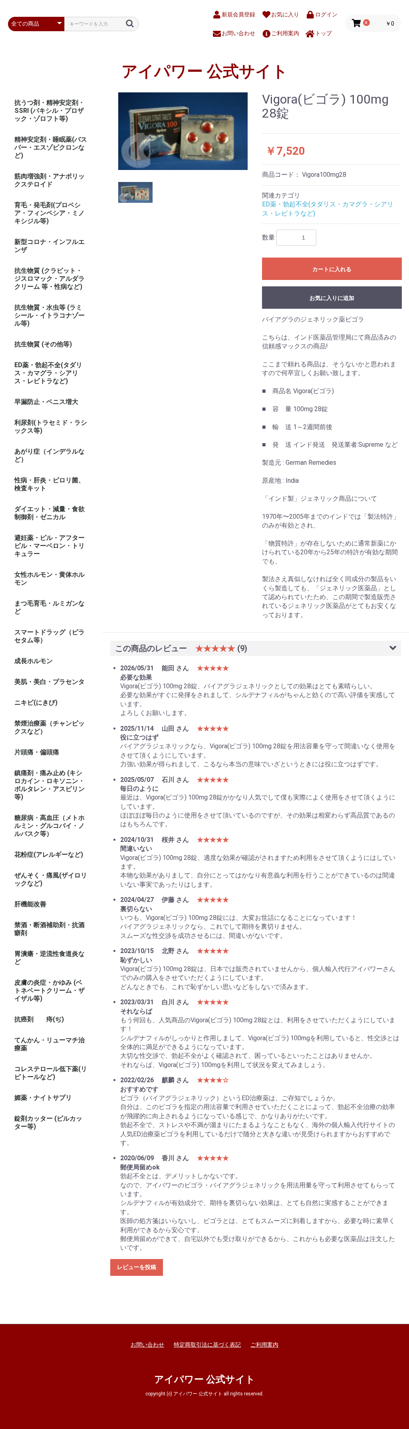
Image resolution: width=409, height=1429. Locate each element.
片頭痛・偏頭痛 (36, 752)
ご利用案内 (264, 1344)
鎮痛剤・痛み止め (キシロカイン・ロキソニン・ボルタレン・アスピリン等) (49, 785)
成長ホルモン (33, 661)
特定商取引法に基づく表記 (207, 1344)
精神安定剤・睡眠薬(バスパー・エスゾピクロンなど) (50, 147)
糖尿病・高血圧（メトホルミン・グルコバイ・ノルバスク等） (49, 825)
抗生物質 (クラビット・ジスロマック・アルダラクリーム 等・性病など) (49, 278)
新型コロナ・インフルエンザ (49, 246)
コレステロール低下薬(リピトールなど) (50, 1073)
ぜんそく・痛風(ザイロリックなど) (50, 879)
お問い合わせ (147, 1344)
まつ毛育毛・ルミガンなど (49, 607)
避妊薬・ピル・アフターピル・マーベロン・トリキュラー (49, 546)
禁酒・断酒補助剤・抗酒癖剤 (49, 929)
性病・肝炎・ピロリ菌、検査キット (49, 484)
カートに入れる (331, 269)
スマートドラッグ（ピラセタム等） (49, 636)
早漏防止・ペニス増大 (46, 402)
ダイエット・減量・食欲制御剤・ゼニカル (49, 513)
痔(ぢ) (55, 1019)
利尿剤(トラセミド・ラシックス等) (50, 426)
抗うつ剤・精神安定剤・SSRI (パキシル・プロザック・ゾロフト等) (49, 110)
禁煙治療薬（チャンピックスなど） (49, 727)
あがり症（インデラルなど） (49, 455)
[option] (183, 131)
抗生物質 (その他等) (43, 344)
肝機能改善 (30, 904)
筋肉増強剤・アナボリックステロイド (49, 180)
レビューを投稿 (136, 1267)
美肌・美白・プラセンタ (49, 682)
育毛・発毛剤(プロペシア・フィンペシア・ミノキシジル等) (49, 213)
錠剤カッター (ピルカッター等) (48, 1122)
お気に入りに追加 (332, 298)
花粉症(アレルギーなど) (48, 854)
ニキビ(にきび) (36, 702)
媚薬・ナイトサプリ (43, 1097)
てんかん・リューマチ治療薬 (49, 1044)
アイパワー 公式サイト (204, 71)
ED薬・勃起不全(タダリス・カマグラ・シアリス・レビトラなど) (48, 373)
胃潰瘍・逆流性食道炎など (49, 957)
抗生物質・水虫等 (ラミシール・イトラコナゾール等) (49, 315)
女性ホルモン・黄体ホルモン (49, 578)
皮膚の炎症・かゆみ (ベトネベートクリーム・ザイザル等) (49, 990)
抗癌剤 (24, 1019)
